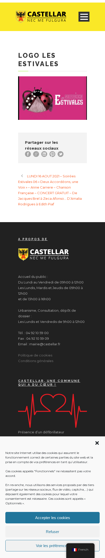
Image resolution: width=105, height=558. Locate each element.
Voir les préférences (52, 545)
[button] (97, 443)
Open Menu (83, 17)
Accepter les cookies (52, 518)
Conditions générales (35, 361)
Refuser (52, 532)
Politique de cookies (35, 355)
